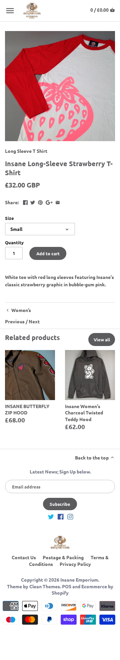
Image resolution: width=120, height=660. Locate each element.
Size (9, 218)
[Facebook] (61, 516)
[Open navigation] (10, 11)
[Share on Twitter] (32, 202)
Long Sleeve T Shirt (26, 151)
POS (66, 586)
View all (102, 339)
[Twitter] (51, 516)
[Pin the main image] (40, 202)
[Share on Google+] (49, 202)
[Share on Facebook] (25, 202)
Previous (15, 321)
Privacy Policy (75, 564)
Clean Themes (44, 586)
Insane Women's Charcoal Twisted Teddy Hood (84, 412)
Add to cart (48, 253)
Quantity (14, 242)
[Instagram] (70, 516)
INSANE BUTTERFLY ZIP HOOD (27, 409)
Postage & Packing (63, 557)
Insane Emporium (79, 580)
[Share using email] (57, 202)
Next (34, 321)
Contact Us (24, 557)
